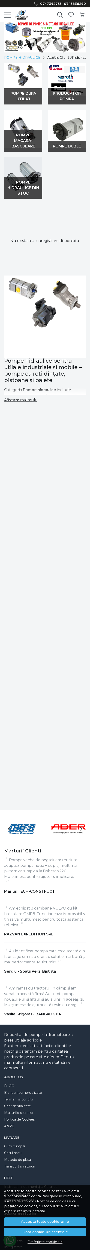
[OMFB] (21, 838)
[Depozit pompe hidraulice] (19, 14)
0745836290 (75, 4)
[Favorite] (71, 15)
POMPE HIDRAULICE (22, 57)
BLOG (9, 1086)
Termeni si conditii (18, 1099)
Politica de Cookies (19, 1119)
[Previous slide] (8, 829)
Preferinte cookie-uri (45, 1242)
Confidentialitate (17, 1106)
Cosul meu (12, 1153)
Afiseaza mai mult (20, 400)
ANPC (9, 1126)
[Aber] (68, 838)
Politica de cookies (52, 1201)
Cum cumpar (14, 1146)
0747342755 (50, 4)
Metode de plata (17, 1160)
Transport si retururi (19, 1166)
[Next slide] (81, 829)
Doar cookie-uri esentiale (45, 1232)
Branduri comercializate (23, 1093)
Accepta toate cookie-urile (45, 1221)
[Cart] (82, 15)
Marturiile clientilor (18, 1113)
